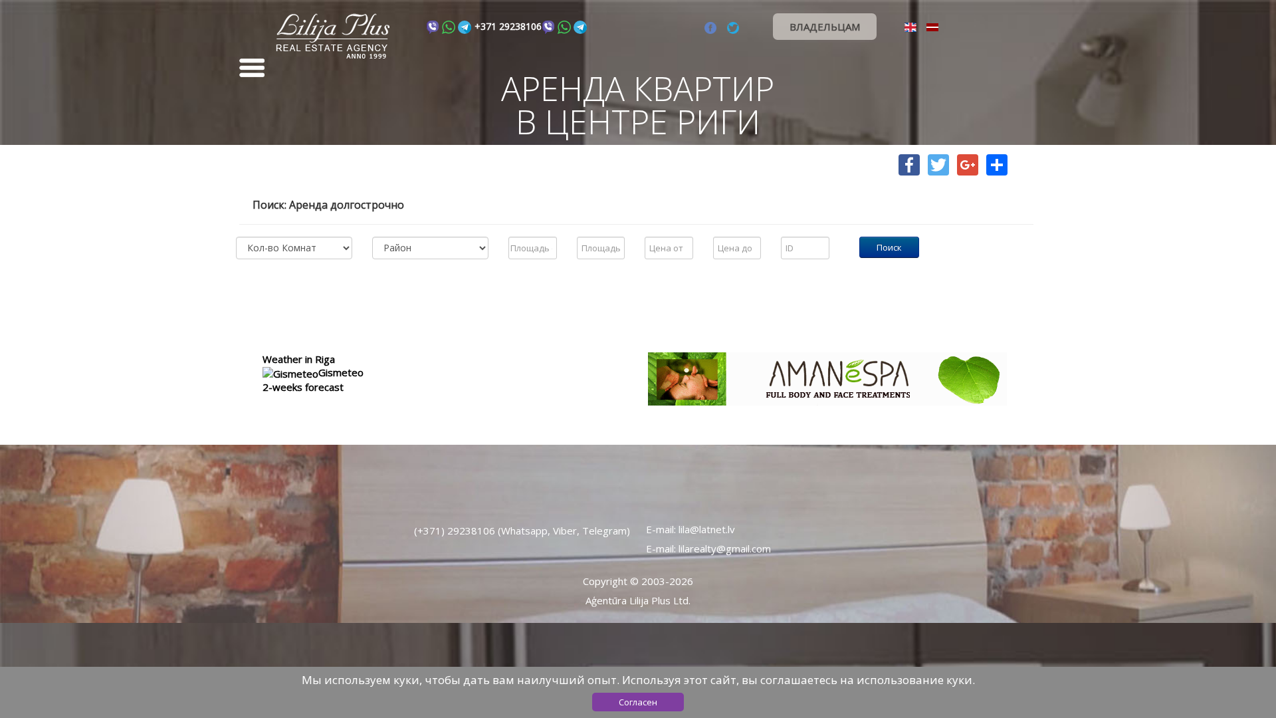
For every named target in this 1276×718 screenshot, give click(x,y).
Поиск (889, 247)
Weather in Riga (299, 359)
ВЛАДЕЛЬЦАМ (825, 26)
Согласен (638, 702)
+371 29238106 (508, 26)
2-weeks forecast (303, 387)
